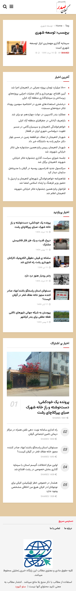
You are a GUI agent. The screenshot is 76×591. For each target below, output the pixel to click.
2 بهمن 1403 (43, 322)
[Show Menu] (11, 7)
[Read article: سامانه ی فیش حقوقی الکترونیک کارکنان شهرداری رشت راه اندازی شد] (61, 261)
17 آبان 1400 (43, 304)
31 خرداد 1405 (42, 281)
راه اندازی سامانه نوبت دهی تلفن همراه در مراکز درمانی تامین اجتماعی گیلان (32, 432)
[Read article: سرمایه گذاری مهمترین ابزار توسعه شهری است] (16, 48)
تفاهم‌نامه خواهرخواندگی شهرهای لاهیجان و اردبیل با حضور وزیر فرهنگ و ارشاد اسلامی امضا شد (36, 181)
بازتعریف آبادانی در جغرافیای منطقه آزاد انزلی (42, 121)
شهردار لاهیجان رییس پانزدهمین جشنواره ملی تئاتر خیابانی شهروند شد (37, 149)
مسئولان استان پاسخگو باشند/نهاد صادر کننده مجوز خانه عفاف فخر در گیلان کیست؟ (29, 295)
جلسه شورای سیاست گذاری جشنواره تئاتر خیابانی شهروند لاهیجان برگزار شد (38, 160)
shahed (65, 52)
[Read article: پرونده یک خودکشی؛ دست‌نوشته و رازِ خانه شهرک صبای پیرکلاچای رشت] (61, 226)
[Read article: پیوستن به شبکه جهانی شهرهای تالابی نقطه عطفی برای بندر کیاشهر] (61, 316)
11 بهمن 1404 (42, 249)
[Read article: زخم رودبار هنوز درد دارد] (61, 279)
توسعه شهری (47, 26)
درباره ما (68, 528)
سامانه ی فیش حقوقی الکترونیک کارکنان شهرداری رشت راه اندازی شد (29, 260)
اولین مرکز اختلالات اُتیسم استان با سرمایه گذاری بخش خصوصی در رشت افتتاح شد (35, 467)
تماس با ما (55, 528)
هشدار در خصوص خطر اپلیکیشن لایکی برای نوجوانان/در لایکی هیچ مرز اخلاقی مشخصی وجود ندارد (34, 487)
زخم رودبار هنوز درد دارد (38, 276)
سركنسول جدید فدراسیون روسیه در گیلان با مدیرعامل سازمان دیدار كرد (37, 170)
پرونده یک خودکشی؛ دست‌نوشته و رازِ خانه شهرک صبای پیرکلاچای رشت (31, 225)
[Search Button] (5, 7)
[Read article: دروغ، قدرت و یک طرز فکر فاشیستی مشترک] (61, 244)
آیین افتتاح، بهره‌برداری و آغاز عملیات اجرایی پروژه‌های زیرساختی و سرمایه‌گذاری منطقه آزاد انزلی (36, 96)
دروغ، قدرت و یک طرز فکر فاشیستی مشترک (31, 242)
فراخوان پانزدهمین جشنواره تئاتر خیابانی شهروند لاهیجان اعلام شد (39, 191)
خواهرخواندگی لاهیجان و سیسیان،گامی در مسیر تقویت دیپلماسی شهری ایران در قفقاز (39, 129)
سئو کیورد (20, 587)
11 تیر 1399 (43, 267)
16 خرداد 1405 (42, 232)
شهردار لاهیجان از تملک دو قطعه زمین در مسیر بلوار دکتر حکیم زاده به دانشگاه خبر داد (37, 139)
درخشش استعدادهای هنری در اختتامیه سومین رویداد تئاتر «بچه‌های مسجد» (36, 106)
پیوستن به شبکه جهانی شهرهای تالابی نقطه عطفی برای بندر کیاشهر (30, 315)
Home (59, 26)
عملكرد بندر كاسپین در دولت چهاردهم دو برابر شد (38, 115)
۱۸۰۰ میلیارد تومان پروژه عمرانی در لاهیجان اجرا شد (38, 88)
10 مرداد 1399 (48, 52)
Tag (67, 26)
